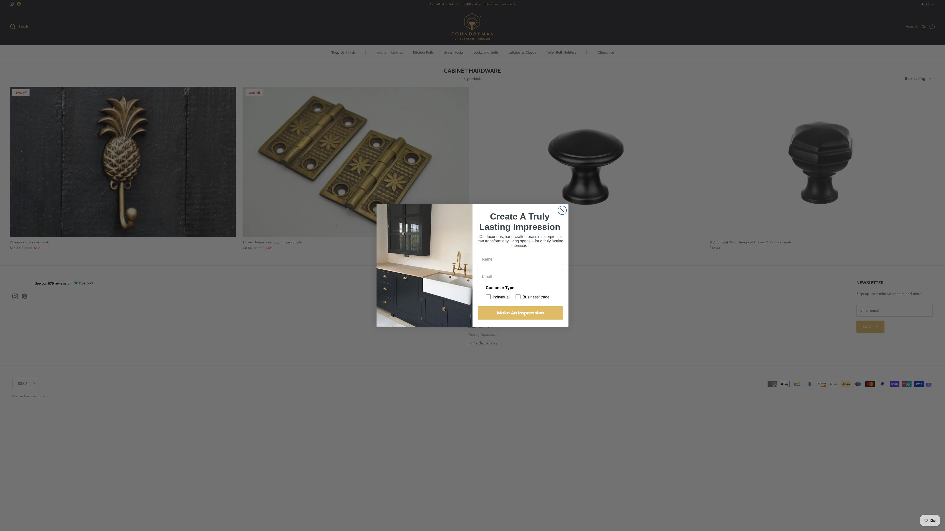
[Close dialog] (562, 210)
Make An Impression (520, 313)
